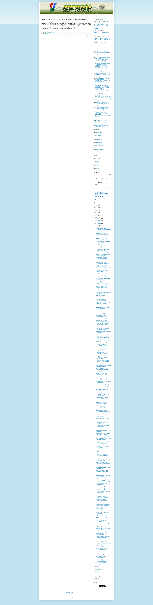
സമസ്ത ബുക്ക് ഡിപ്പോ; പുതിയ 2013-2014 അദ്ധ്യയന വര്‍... (103, 266)
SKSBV (100, 39)
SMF (97, 39)
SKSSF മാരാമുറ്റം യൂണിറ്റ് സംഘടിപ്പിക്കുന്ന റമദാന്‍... (101, 500)
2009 (96, 579)
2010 (96, 578)
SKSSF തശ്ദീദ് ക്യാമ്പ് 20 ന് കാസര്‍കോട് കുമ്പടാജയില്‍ (102, 497)
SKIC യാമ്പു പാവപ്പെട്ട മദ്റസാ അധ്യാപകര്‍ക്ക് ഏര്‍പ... (102, 442)
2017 (96, 210)
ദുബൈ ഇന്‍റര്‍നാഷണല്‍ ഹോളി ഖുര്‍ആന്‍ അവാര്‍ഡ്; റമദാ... (102, 552)
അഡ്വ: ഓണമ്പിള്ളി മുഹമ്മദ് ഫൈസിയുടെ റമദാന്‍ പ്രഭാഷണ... (103, 463)
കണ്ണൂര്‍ (102, 21)
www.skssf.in (97, 136)
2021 (96, 204)
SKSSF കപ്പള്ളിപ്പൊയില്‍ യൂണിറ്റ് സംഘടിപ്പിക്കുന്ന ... (102, 426)
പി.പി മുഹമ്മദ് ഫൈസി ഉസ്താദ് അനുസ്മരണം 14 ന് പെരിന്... (102, 554)
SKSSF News (97, 166)
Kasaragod (46, 33)
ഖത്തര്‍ (107, 32)
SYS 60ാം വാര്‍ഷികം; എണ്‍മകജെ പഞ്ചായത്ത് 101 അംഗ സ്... (103, 460)
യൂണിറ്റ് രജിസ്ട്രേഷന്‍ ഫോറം (103, 178)
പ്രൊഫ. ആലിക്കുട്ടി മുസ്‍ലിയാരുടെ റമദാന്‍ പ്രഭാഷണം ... (103, 308)
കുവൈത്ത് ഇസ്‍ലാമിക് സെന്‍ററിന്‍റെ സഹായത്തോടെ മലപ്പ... (103, 408)
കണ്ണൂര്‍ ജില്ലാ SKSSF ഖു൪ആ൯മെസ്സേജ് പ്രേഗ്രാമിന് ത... (103, 481)
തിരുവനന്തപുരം (102, 26)
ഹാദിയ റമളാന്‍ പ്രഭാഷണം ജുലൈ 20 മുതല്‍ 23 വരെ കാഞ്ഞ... (103, 526)
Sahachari (96, 42)
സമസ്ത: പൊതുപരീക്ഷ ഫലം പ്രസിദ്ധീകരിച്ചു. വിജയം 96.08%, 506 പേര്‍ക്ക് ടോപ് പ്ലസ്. (102, 54)
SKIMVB (109, 39)
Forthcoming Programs (53, 15)
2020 (96, 205)
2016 (96, 212)
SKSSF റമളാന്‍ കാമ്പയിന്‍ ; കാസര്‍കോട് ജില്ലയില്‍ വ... (102, 495)
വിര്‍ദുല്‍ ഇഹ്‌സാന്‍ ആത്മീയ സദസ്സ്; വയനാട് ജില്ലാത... (103, 242)
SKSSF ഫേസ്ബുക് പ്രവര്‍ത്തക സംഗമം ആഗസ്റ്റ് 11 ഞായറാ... (102, 239)
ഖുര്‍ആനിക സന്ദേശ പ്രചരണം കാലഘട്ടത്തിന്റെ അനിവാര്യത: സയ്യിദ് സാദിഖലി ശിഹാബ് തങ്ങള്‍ (103, 71)
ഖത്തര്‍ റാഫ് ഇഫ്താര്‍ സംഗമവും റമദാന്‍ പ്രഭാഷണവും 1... (102, 549)
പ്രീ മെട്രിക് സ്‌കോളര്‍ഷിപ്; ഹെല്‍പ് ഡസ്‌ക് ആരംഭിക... (103, 487)
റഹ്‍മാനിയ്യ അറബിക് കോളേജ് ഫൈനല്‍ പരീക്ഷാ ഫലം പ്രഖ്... (103, 428)
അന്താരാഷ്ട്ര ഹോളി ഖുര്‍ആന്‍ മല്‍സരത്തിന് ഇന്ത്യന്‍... (102, 416)
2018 (96, 209)
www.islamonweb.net (99, 140)
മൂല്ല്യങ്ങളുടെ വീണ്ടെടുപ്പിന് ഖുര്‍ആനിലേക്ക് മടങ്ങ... (102, 319)
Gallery (91, 15)
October (98, 221)
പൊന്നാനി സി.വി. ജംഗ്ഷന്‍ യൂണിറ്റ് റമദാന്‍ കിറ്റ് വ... (103, 508)
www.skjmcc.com (98, 132)
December (98, 218)
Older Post (88, 36)
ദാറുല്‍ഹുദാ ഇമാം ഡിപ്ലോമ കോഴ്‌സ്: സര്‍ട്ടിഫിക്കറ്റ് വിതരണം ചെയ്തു (103, 108)
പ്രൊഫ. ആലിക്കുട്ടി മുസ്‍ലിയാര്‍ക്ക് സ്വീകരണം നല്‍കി (103, 311)
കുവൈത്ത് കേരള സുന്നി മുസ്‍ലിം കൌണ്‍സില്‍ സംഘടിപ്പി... (102, 329)
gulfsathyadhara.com (99, 145)
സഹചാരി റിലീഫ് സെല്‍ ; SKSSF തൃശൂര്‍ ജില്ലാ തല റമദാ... (102, 387)
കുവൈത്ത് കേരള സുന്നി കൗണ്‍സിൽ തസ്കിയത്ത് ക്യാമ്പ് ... (103, 366)
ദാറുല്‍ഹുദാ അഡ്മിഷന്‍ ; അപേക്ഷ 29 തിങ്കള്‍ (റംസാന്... (103, 279)
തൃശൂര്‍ (95, 24)
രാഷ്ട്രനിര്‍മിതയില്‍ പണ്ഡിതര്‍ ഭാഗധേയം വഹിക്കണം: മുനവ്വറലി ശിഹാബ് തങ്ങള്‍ (103, 61)
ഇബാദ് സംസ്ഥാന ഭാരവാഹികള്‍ (102, 418)
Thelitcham (97, 168)
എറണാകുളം (101, 24)
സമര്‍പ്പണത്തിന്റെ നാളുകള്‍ (101, 541)
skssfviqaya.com (98, 135)
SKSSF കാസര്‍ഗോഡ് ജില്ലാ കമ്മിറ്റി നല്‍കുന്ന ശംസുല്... (103, 268)
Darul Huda (97, 165)
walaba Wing (98, 156)
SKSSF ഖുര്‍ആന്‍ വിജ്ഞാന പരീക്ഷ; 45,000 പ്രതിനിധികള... (103, 348)
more (96, 169)
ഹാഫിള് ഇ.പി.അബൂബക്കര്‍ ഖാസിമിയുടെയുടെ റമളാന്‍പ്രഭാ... (103, 229)
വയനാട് (106, 21)
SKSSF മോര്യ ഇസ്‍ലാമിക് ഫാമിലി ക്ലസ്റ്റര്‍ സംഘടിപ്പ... (103, 476)
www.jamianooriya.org (99, 133)
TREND (95, 38)
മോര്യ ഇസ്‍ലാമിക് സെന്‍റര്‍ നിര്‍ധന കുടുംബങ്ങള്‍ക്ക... (103, 484)
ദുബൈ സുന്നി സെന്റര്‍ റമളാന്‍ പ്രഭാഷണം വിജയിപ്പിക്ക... (102, 324)
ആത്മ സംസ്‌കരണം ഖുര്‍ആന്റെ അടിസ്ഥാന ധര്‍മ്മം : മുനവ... (102, 385)
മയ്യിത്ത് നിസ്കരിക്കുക (100, 295)
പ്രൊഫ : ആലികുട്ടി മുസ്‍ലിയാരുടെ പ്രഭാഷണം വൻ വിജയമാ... (103, 313)
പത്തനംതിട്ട (106, 25)
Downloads (96, 15)
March (97, 569)
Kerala (50, 33)
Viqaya (96, 159)
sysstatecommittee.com (99, 138)
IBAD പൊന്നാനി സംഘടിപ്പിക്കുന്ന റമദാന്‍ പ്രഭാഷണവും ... (102, 398)
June (97, 564)
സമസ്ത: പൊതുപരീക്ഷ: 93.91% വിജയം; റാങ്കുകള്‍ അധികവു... (102, 345)
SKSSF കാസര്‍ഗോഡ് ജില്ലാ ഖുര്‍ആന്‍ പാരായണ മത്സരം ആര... (103, 260)
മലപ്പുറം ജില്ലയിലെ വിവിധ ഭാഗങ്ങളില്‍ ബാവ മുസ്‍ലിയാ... (102, 369)
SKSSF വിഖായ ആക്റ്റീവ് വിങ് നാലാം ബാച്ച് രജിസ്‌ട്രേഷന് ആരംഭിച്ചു (102, 103)
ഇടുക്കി (106, 24)
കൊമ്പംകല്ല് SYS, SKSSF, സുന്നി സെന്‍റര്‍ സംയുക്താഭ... (103, 400)
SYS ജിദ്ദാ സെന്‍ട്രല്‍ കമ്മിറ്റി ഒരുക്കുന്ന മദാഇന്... (102, 356)
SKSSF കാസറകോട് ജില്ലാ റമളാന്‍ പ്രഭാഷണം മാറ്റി (103, 524)
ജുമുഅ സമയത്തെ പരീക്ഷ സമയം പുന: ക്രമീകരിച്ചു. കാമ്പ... (103, 276)
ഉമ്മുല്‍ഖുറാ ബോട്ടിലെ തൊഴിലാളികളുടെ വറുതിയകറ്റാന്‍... (103, 371)
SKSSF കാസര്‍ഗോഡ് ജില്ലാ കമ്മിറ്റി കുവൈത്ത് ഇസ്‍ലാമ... (103, 326)
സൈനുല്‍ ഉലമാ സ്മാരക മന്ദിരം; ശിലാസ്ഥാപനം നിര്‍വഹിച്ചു (101, 126)
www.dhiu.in (97, 150)
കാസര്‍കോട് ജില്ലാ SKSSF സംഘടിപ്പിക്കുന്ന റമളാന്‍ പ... (102, 300)
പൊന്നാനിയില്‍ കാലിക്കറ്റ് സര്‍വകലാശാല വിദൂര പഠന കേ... (103, 489)
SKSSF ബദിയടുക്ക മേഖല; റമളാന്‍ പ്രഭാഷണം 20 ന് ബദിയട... (103, 434)
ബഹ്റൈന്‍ (96, 33)
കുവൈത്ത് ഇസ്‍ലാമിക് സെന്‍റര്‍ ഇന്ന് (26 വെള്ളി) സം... (103, 293)
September (98, 223)
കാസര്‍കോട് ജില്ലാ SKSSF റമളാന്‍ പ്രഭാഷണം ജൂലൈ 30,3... (103, 450)
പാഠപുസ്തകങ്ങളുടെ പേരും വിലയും (102, 188)
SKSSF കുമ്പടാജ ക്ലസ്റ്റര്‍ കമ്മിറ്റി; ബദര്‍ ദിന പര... (102, 436)
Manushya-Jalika (101, 42)
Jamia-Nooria (97, 41)
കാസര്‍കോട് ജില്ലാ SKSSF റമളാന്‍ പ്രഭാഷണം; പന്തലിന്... (103, 340)
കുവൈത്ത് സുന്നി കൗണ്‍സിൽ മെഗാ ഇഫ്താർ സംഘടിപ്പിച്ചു (103, 303)
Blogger (89, 597)
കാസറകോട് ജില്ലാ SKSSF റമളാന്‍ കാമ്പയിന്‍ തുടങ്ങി (103, 529)
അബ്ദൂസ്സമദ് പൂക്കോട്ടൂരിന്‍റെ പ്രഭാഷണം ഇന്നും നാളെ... (102, 287)
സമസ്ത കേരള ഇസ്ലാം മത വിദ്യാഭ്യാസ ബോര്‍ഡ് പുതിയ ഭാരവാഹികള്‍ (101, 113)
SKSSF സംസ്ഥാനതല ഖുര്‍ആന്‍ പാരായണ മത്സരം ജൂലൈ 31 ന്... (103, 361)
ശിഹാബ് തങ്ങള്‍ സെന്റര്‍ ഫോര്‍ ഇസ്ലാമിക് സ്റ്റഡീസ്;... (102, 521)
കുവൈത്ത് (102, 33)
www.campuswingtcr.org (99, 149)
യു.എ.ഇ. (100, 32)
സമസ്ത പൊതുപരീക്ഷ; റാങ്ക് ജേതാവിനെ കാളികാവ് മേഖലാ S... (103, 321)
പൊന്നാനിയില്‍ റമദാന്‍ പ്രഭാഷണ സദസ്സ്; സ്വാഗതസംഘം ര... (103, 510)
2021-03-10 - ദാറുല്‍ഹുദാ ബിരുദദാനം (102, 46)
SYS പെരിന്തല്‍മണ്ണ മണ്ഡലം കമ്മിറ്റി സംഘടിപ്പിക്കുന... (103, 492)
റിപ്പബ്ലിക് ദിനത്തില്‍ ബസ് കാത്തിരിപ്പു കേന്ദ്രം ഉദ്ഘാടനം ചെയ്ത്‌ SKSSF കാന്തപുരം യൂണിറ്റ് (103, 100)
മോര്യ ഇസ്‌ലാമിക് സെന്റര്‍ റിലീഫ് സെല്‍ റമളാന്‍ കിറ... (103, 231)
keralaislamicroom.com (99, 146)
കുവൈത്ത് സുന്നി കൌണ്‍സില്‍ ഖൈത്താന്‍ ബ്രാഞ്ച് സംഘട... (103, 379)
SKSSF (67, 15)
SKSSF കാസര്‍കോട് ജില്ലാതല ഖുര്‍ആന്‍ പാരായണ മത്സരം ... (102, 377)
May (97, 566)
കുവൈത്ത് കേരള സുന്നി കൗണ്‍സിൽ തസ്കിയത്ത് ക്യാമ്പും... (103, 439)
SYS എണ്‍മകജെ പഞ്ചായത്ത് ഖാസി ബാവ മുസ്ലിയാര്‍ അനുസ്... (103, 502)
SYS (95, 39)
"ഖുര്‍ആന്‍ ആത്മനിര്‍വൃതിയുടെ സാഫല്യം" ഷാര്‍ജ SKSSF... (102, 537)
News (46, 15)
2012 (96, 574)
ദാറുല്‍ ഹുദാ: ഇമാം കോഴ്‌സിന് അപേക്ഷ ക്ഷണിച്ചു (102, 447)
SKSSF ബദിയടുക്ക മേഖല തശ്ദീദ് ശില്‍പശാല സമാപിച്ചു (102, 395)
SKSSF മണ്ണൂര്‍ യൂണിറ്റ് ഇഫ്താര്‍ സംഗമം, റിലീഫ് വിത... (102, 250)
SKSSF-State (108, 41)
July (97, 226)
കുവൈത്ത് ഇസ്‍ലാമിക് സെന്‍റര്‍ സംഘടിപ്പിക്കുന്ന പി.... (102, 557)
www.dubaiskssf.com (99, 143)
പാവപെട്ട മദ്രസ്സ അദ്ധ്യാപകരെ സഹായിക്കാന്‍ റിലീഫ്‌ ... (102, 562)
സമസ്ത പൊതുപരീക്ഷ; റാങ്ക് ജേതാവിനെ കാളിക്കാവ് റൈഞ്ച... (103, 337)
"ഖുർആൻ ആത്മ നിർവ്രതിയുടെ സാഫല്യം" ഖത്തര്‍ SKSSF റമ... (103, 516)
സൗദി (95, 32)
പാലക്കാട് (107, 22)
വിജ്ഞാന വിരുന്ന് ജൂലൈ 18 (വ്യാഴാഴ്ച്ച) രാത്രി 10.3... (102, 465)
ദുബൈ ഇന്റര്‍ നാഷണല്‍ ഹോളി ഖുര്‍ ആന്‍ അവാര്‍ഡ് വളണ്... (103, 539)
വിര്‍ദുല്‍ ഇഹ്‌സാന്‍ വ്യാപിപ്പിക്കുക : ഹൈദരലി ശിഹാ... (103, 546)
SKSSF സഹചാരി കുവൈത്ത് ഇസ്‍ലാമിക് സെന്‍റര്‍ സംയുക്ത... (103, 411)
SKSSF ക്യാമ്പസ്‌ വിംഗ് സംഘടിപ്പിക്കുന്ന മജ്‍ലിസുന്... (102, 234)
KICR (96, 164)
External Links (61, 15)
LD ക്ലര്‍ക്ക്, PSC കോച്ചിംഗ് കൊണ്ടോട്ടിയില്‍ (101, 358)
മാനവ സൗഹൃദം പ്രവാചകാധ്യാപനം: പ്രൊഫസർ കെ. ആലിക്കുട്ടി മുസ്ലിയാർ (103, 97)
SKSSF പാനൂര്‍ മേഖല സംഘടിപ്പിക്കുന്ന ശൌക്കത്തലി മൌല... (103, 334)
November (98, 220)
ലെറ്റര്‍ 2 (95, 179)
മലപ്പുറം (102, 22)
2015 (96, 213)
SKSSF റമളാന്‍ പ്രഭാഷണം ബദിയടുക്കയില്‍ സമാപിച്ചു (102, 342)
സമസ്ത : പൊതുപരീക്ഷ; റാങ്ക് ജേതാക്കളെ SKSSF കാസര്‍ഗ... (102, 274)
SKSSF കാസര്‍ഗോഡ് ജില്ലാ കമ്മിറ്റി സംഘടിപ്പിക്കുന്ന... (103, 382)
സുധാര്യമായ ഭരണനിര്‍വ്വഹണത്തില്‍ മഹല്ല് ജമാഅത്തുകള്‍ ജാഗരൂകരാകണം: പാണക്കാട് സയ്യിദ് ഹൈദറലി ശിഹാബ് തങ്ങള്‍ (103, 80)
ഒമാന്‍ (103, 32)
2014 (96, 215)
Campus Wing (98, 158)
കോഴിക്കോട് (97, 22)
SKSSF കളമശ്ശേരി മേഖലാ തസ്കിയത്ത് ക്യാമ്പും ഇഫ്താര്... (103, 282)
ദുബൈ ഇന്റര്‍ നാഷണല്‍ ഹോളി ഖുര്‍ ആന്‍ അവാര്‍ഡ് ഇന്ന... (103, 305)
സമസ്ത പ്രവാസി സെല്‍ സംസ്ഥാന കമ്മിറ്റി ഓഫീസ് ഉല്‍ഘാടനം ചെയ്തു (102, 105)
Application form (97, 184)
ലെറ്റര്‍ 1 (95, 178)
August (97, 225)
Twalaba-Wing (101, 38)
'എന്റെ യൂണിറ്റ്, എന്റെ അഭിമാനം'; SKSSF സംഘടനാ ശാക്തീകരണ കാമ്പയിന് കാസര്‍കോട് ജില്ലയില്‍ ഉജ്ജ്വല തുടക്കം (102, 87)
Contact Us (102, 15)
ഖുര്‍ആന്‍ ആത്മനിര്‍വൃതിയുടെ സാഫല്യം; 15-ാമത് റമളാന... (102, 471)
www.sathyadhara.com (99, 142)
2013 (96, 217)
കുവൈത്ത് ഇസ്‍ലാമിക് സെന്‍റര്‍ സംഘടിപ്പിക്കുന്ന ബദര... (102, 316)
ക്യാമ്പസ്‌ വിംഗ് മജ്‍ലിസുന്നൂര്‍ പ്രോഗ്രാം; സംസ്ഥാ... (102, 297)
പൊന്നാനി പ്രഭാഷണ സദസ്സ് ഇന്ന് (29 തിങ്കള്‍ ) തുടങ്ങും (103, 255)
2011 (96, 576)
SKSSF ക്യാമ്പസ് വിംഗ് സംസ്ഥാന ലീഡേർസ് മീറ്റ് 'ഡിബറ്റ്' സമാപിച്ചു (102, 83)
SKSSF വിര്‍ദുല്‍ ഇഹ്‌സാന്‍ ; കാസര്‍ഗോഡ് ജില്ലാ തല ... (102, 403)
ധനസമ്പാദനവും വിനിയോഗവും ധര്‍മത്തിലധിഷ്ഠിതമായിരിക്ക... (102, 363)
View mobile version (69, 592)
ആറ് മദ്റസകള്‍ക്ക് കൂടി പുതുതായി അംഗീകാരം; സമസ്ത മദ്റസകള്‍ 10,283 (102, 123)
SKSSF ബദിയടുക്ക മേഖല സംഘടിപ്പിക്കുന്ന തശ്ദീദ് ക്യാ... (103, 559)
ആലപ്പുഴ (101, 25)
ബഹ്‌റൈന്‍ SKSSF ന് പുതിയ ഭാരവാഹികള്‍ (102, 271)
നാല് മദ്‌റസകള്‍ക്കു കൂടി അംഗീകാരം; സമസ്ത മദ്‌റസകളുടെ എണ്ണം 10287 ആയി (103, 74)
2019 (96, 207)
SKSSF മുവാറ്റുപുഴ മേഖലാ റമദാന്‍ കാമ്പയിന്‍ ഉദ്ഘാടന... (103, 392)
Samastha (86, 15)
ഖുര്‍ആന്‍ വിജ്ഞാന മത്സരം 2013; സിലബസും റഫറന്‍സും (103, 421)
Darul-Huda (102, 41)
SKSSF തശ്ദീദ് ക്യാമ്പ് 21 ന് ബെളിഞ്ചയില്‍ (101, 423)
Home (42, 15)
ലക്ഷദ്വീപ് (96, 28)
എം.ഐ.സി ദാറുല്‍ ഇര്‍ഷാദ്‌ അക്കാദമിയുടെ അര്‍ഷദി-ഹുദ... (103, 455)
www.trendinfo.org (98, 139)
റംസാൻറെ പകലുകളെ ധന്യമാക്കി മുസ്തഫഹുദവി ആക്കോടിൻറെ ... (103, 414)
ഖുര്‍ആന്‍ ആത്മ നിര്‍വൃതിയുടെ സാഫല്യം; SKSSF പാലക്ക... (102, 253)
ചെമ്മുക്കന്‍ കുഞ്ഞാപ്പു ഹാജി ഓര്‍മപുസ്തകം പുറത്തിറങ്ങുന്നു (101, 68)
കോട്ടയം (96, 25)
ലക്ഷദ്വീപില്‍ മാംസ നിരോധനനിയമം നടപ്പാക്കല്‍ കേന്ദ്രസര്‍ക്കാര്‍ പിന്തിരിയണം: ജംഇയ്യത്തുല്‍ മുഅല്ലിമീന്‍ (102, 65)
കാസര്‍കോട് (97, 21)
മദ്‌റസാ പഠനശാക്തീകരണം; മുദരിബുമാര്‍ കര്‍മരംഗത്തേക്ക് (101, 110)
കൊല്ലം (96, 26)
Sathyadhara (97, 161)
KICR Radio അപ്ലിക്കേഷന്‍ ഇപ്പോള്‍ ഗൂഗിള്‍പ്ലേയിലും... (103, 452)
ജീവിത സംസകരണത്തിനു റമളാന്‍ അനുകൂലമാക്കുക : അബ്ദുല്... (103, 505)
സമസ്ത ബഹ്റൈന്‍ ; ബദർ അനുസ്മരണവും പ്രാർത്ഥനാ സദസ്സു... (102, 289)
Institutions (73, 15)
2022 (96, 202)
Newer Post (44, 36)
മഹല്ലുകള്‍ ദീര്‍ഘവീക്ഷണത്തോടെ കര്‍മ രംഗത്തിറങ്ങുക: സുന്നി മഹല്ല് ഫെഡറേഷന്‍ (103, 90)
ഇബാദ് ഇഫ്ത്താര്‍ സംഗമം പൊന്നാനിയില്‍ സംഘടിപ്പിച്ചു (102, 263)
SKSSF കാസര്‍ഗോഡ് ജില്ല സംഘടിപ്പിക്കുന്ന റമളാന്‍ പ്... (102, 258)
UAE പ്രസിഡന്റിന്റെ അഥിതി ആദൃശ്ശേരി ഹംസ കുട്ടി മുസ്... (102, 353)
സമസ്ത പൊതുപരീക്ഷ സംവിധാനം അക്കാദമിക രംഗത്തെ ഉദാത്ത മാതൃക (102, 52)
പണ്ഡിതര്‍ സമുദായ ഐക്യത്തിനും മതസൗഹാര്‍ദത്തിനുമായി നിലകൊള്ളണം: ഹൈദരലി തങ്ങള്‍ (102, 58)
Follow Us (108, 15)
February (98, 571)
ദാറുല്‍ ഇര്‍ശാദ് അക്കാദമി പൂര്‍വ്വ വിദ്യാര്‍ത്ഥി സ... (103, 406)
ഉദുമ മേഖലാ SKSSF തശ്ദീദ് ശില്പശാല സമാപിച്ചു (101, 479)
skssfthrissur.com (98, 148)
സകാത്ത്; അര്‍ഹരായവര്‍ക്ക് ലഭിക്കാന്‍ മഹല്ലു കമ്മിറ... (103, 237)
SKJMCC (105, 39)
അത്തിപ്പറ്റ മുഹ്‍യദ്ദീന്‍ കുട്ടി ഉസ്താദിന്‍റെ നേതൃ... (101, 534)
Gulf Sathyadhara (98, 162)
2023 (96, 200)
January (98, 572)
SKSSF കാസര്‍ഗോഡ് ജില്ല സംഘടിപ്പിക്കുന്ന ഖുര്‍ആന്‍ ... (102, 284)
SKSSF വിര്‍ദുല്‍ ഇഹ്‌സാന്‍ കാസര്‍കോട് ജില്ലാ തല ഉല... (102, 374)
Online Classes (79, 15)
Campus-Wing (107, 38)
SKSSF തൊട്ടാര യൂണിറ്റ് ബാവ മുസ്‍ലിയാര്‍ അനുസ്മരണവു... (102, 531)
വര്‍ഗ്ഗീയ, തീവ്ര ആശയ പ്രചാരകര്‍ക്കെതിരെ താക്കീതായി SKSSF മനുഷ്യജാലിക (103, 94)
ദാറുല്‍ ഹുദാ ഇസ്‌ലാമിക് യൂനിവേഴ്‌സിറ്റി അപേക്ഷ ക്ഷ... (102, 473)
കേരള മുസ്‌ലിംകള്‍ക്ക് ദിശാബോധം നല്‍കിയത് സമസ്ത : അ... (103, 444)
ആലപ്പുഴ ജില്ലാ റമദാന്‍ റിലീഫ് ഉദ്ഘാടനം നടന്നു (102, 390)
